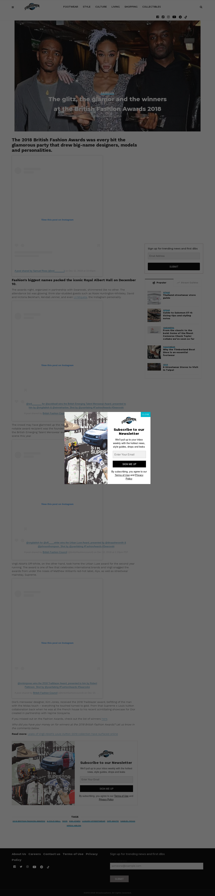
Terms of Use (122, 475)
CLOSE (145, 414)
